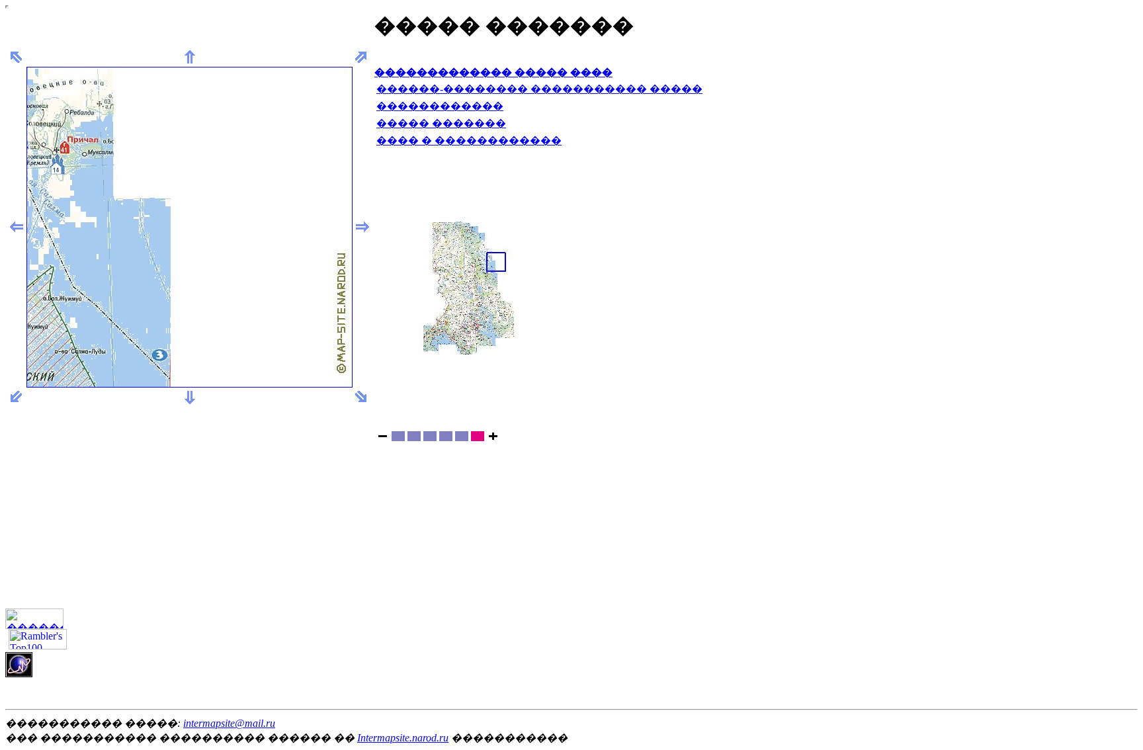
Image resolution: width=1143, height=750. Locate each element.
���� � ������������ (469, 140)
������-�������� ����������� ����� (539, 89)
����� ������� (441, 123)
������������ (439, 106)
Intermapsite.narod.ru (402, 737)
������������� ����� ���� (493, 72)
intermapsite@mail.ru (229, 723)
